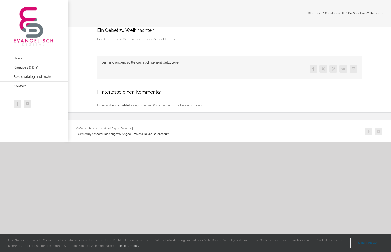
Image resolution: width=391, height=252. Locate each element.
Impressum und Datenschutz (151, 134)
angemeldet (121, 105)
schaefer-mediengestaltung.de (111, 134)
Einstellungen (128, 245)
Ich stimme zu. (367, 243)
